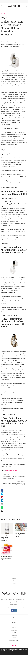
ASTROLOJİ (14, 630)
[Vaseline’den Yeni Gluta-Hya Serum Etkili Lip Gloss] (7, 549)
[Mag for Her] (14, 6)
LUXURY (14, 637)
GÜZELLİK (14, 620)
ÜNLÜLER (14, 632)
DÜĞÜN (14, 622)
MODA (14, 617)
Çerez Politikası (14, 585)
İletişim (14, 583)
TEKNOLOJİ (14, 635)
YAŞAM (14, 642)
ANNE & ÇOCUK (14, 625)
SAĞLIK (14, 627)
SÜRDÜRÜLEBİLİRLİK (14, 640)
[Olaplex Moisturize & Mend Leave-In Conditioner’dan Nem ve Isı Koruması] (7, 528)
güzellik (8, 470)
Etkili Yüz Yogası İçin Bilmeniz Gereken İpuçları (20, 535)
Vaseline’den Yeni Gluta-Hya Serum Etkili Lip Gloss (7, 558)
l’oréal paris (14, 470)
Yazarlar (14, 578)
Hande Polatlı (5, 38)
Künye (14, 580)
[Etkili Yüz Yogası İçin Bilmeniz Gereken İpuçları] (21, 527)
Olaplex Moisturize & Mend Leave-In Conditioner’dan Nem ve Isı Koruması (7, 538)
